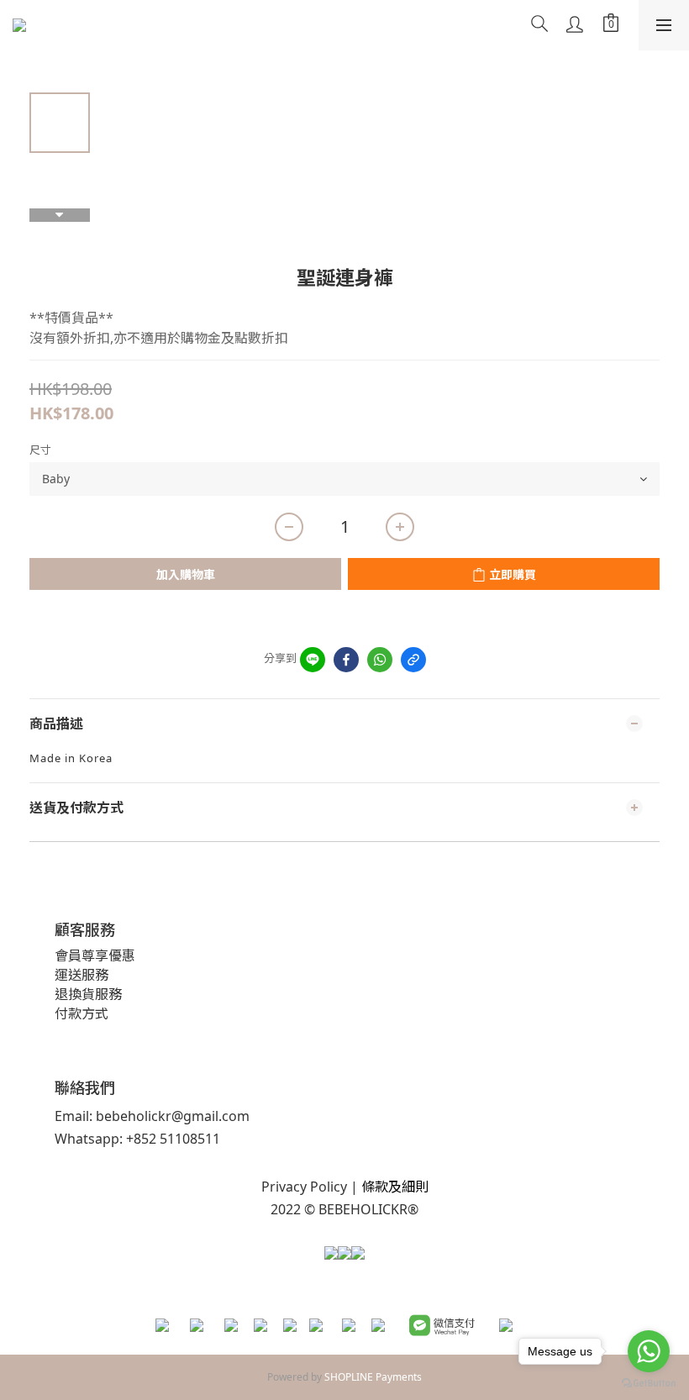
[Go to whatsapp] (649, 1351)
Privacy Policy (304, 1186)
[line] (312, 659)
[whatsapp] (379, 659)
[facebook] (346, 659)
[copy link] (413, 659)
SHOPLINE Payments (373, 1377)
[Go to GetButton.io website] (649, 1383)
